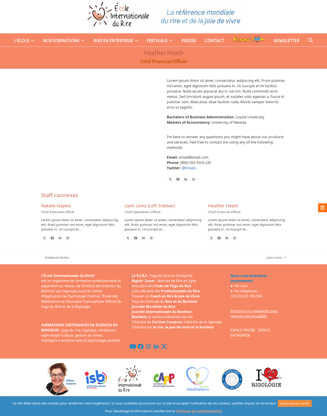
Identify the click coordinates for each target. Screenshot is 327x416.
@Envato (189, 168)
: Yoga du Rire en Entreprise (162, 275)
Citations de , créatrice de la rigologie (177, 322)
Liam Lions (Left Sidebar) (150, 206)
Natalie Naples (56, 206)
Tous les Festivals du (165, 301)
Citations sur (173, 327)
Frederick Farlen (55, 257)
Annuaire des (161, 286)
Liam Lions (274, 257)
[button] (310, 40)
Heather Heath (223, 206)
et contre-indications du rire (162, 317)
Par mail (240, 286)
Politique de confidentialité (199, 411)
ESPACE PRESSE (242, 330)
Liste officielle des (166, 291)
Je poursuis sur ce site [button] (295, 403)
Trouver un (166, 296)
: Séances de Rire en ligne (164, 281)
